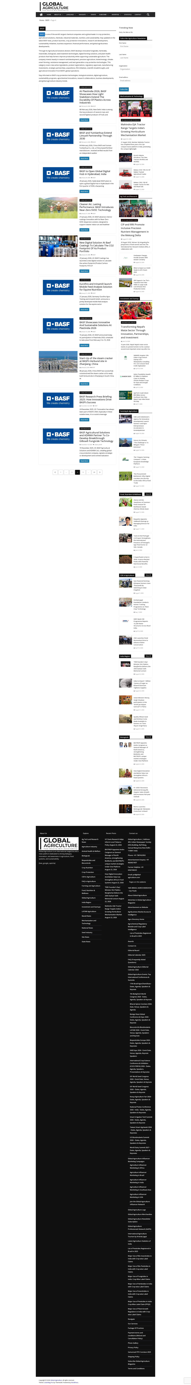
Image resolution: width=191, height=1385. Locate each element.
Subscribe (103, 14)
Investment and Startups (128, 322)
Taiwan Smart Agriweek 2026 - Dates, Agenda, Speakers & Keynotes (141, 1130)
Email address (123, 77)
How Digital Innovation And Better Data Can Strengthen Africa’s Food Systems (142, 774)
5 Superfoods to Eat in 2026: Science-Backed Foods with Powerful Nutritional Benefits (141, 560)
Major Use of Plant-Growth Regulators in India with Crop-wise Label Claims (139, 1312)
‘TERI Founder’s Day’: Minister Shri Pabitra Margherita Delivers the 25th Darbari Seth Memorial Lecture (142, 666)
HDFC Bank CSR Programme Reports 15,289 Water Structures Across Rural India (142, 623)
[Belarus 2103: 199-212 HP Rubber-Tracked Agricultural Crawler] (125, 173)
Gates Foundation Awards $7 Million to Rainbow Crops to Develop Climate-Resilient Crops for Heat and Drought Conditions (142, 379)
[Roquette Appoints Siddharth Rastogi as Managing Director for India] (125, 524)
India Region (86, 902)
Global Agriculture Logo (137, 1210)
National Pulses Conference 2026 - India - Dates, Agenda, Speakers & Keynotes (140, 1110)
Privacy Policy (133, 1347)
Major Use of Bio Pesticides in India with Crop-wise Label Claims (139, 1269)
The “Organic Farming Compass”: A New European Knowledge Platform (141, 460)
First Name (122, 43)
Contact (138, 14)
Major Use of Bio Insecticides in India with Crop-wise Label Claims (140, 1259)
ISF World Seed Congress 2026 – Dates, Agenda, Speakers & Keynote (139, 1089)
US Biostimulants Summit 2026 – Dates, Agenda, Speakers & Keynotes (139, 1140)
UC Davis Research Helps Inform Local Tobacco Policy (114, 842)
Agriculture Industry (89, 847)
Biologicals (86, 856)
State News (86, 941)
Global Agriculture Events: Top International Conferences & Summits (139, 977)
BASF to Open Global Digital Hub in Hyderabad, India (94, 172)
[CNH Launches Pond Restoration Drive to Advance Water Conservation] (125, 643)
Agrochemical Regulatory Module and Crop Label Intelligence (137, 927)
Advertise (115, 14)
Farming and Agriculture (91, 886)
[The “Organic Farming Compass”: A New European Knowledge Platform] (125, 462)
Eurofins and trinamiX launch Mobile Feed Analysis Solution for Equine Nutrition (95, 286)
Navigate (82, 14)
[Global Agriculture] (41, 14)
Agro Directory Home (136, 919)
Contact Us (132, 946)
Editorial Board (133, 950)
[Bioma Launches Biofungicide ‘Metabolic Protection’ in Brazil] (125, 811)
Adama (97, 444)
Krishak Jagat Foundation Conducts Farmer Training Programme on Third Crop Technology (141, 604)
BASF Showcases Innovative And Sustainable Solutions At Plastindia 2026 (95, 325)
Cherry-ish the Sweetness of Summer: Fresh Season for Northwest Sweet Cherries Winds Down (142, 504)
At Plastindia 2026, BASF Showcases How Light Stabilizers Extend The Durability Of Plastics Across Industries (95, 96)
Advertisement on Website (138, 907)
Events (93, 14)
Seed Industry (87, 932)
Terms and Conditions (136, 1368)
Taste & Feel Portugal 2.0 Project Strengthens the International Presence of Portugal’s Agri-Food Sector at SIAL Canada (142, 541)
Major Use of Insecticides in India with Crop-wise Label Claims (138, 1294)
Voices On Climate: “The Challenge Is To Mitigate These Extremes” (141, 443)
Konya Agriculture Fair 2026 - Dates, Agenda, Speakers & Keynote (141, 1100)
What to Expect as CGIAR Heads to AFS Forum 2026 (142, 270)
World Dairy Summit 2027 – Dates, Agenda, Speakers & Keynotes (140, 1150)
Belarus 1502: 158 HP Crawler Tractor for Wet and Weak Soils (141, 184)
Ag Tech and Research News (129, 220)
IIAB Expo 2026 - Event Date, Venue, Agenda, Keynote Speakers (140, 1053)
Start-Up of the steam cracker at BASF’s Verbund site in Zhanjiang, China (96, 361)
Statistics (128, 14)
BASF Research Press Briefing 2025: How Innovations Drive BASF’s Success (95, 399)
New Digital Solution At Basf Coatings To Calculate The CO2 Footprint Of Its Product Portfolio (96, 247)
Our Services (133, 1324)
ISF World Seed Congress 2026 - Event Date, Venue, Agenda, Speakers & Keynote (141, 1079)
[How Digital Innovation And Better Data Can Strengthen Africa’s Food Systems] (125, 776)
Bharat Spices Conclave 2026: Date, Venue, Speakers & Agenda (141, 1007)
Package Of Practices (136, 1328)
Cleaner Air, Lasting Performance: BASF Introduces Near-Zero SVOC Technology (96, 207)
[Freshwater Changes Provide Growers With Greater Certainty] (125, 259)
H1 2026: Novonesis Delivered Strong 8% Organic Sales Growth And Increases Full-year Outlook (142, 792)
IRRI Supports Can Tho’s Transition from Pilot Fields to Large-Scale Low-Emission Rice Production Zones (141, 285)
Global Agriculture (85, 87)
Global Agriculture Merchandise (140, 1214)
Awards (131, 941)
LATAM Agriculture (89, 911)
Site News (85, 937)
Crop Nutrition (87, 868)
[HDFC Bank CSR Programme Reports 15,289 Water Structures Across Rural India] (125, 626)
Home (49, 14)
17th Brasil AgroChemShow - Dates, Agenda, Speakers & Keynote (141, 987)
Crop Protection (85, 238)
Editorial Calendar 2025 (136, 955)
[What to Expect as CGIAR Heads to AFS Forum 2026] (125, 271)
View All (148, 494)
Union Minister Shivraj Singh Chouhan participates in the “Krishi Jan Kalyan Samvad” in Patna (141, 702)
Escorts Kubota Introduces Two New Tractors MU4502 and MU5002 (141, 158)
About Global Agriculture (137, 895)
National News (87, 928)
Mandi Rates (86, 916)
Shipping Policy (133, 1357)
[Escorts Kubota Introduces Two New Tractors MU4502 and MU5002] (125, 159)
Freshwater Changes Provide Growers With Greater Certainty (141, 257)
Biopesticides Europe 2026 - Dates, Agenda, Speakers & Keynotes (140, 1043)
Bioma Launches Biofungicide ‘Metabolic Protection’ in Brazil (142, 809)
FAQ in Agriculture (89, 881)
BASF (47, 20)
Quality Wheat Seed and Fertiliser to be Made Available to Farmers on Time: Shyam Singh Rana (141, 721)
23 (94, 472)
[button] (62, 14)
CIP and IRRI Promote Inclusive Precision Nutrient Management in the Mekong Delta (135, 230)
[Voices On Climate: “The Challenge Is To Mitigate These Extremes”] (125, 446)
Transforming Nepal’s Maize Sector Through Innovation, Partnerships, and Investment (135, 332)
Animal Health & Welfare (91, 851)
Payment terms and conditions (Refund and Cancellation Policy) (137, 1336)
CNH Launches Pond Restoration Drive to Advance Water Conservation (141, 641)
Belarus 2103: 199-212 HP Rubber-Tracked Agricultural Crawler (142, 172)
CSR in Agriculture (88, 877)
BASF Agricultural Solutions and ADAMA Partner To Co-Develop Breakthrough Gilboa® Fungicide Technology (96, 437)
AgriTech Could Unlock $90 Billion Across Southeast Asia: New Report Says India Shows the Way (142, 397)
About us (57, 14)
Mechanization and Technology (131, 120)
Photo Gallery (133, 1343)
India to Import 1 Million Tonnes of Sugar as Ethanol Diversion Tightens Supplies (142, 684)
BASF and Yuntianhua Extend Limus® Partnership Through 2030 (95, 135)
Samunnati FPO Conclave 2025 (139, 1352)
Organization (123, 66)
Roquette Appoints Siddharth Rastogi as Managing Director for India (141, 522)
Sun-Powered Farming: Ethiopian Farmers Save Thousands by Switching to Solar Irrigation (142, 585)
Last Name (122, 54)
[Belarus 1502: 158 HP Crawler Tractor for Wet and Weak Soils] (125, 185)
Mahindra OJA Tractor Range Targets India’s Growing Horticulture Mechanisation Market (133, 130)
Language (70, 14)
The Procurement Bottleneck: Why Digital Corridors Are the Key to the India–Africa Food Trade (142, 478)
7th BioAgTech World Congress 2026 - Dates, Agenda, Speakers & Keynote (141, 997)
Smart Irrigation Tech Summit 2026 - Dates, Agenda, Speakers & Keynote (141, 1120)
